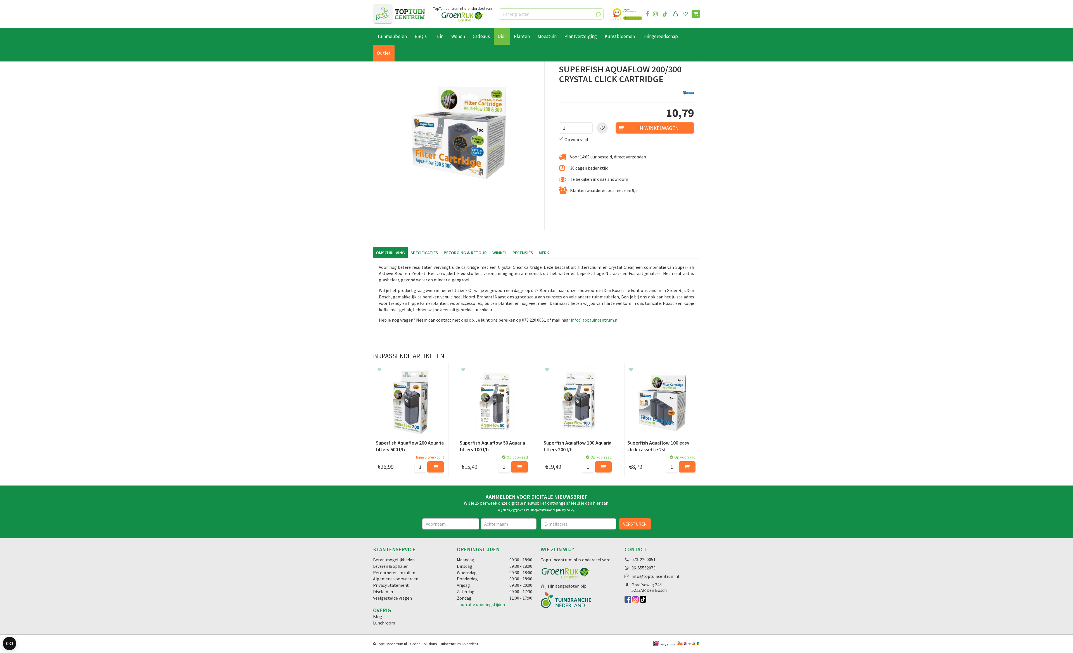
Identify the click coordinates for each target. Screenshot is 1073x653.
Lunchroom (384, 623)
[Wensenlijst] (685, 14)
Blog (377, 616)
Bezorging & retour (465, 252)
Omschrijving (390, 252)
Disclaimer (383, 591)
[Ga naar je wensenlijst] (686, 14)
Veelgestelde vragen (392, 598)
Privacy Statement (391, 585)
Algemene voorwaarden (395, 578)
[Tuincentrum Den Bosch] (399, 14)
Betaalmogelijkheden (394, 559)
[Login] (675, 14)
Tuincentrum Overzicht (459, 643)
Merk (544, 252)
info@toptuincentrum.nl (595, 320)
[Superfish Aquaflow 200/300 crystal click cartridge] (459, 144)
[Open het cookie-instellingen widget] (9, 643)
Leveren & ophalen (391, 566)
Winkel (499, 252)
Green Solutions (423, 643)
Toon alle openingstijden (481, 604)
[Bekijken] (696, 14)
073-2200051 (644, 559)
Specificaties (424, 252)
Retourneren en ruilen (394, 572)
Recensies (522, 252)
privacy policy (565, 510)
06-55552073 (644, 568)
